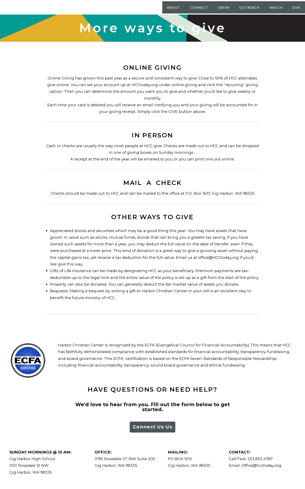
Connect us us (152, 427)
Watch (276, 7)
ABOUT (174, 7)
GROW (224, 7)
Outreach (250, 7)
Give (296, 7)
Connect (199, 7)
